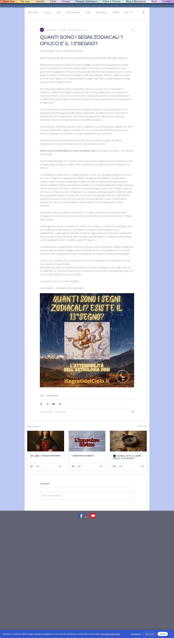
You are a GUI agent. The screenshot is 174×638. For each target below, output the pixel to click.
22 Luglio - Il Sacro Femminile (45, 455)
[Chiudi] (170, 634)
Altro (126, 12)
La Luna (47, 12)
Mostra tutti (142, 426)
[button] (143, 12)
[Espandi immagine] (87, 340)
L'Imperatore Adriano (83, 455)
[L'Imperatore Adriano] (87, 441)
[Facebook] (80, 515)
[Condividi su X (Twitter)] (47, 404)
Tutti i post (32, 12)
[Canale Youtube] (93, 515)
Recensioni (101, 12)
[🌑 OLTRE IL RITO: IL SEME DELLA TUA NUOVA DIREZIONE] (128, 441)
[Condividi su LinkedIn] (53, 404)
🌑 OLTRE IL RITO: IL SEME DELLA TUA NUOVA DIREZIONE (127, 457)
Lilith (58, 12)
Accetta (163, 634)
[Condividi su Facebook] (41, 404)
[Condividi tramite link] (60, 404)
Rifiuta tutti (149, 634)
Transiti (115, 12)
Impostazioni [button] (136, 634)
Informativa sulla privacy (110, 634)
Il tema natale (73, 12)
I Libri (88, 12)
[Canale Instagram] (86, 515)
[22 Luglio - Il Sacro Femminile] (45, 441)
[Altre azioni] (132, 29)
